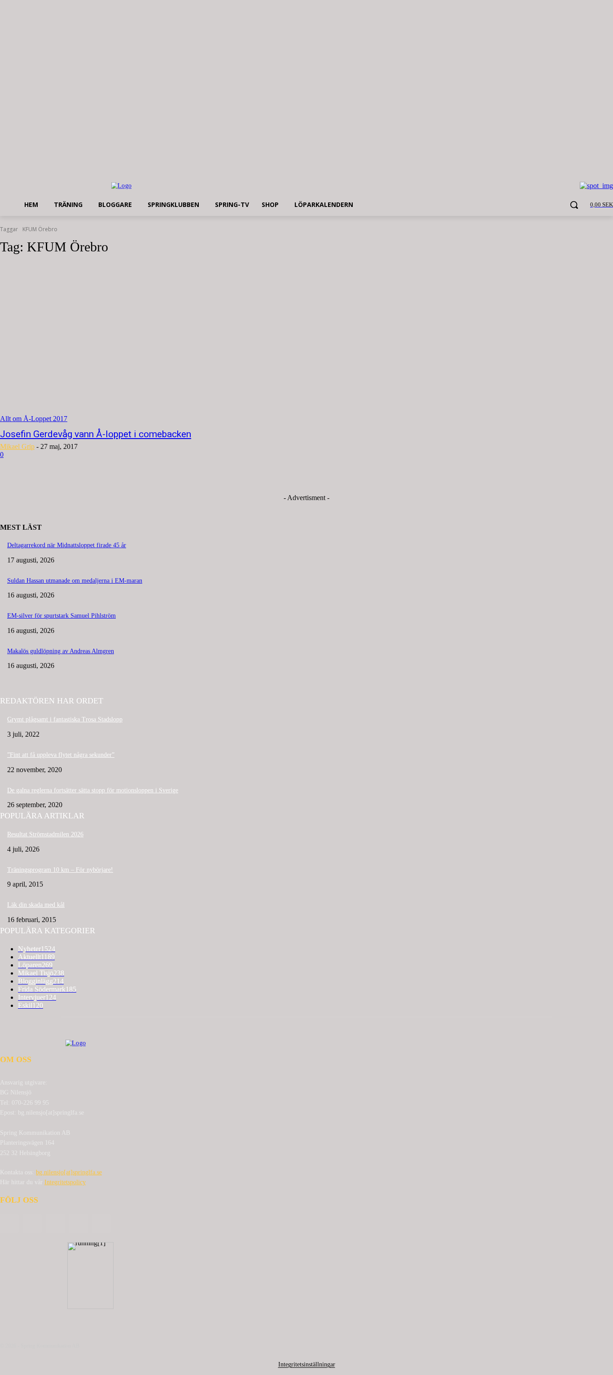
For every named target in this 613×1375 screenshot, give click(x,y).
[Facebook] (32, 1223)
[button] (574, 204)
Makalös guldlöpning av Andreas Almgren (60, 651)
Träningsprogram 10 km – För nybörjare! (60, 869)
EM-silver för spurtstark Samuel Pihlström (61, 615)
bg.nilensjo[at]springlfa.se (69, 1172)
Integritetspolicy (65, 1182)
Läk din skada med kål (36, 904)
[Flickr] (55, 1223)
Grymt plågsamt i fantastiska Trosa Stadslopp (65, 719)
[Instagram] (78, 1223)
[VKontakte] (101, 1223)
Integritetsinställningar (306, 1364)
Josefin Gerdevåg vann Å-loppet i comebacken (95, 434)
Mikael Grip (17, 446)
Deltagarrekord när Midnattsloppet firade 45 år (66, 545)
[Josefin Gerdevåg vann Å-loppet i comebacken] (158, 343)
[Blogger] (9, 1223)
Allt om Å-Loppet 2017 (33, 418)
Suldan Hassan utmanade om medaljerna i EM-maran (74, 580)
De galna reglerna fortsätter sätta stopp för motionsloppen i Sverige (92, 790)
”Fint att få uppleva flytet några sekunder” (60, 754)
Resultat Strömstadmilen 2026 (45, 834)
